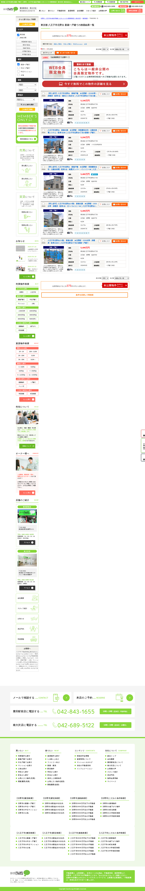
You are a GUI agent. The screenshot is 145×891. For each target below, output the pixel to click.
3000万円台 (33, 315)
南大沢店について (114, 765)
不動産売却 (61, 11)
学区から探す (23, 772)
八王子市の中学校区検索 (110, 851)
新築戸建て (21, 299)
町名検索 (21, 330)
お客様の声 (103, 11)
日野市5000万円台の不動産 (82, 816)
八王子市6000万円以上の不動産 (82, 854)
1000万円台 (33, 311)
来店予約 (110, 775)
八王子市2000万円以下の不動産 (82, 838)
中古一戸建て (67, 44)
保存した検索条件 (54, 778)
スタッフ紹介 (91, 11)
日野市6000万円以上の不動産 (83, 819)
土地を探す (22, 769)
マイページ (111, 781)
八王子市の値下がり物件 (110, 841)
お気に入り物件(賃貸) (56, 781)
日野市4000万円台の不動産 (82, 813)
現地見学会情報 (83, 756)
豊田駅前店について (115, 762)
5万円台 (33, 367)
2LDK (33, 355)
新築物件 (21, 382)
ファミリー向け (53, 762)
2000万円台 (21, 315)
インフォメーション (85, 769)
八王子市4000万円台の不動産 (82, 848)
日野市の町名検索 (110, 810)
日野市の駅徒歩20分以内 (54, 813)
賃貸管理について (84, 759)
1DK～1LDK (33, 351)
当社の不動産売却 (84, 765)
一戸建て (33, 382)
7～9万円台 (33, 371)
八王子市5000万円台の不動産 (82, 851)
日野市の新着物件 (110, 803)
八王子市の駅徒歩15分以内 (54, 844)
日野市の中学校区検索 (111, 816)
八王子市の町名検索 (108, 844)
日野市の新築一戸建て (27, 803)
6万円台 (21, 371)
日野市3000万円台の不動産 (82, 810)
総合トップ (111, 756)
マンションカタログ (85, 762)
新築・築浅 (51, 765)
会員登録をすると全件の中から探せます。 (69, 35)
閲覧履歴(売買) (24, 781)
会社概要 (80, 11)
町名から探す (23, 775)
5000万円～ (33, 319)
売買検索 (99, 2)
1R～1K (21, 351)
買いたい (42, 11)
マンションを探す (25, 765)
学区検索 (21, 394)
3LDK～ (33, 359)
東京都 (22, 34)
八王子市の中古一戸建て (27, 841)
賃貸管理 (71, 11)
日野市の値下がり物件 (111, 806)
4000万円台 (21, 319)
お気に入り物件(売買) (26, 778)
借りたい (51, 11)
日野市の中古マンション (27, 810)
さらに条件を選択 (28, 104)
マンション (21, 303)
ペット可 (21, 386)
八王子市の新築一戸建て (27, 838)
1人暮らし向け (53, 759)
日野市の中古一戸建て (27, 806)
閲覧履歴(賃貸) (53, 784)
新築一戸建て (58, 44)
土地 (85, 44)
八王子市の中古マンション (28, 844)
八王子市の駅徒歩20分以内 (54, 848)
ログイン (137, 2)
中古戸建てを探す (25, 762)
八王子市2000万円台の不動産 (82, 841)
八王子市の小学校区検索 (110, 848)
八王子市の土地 (24, 848)
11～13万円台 (33, 375)
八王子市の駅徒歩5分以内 (54, 838)
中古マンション (78, 44)
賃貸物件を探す (53, 756)
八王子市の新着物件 (108, 838)
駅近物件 (50, 769)
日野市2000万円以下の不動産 (83, 803)
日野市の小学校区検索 (111, 813)
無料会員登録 (112, 778)
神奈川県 (23, 38)
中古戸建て (33, 299)
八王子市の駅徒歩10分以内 (54, 841)
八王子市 (33, 292)
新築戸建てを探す (25, 759)
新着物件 (21, 326)
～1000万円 (21, 311)
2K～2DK (21, 355)
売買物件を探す (24, 756)
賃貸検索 (112, 2)
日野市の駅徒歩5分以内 (54, 803)
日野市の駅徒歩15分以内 (54, 810)
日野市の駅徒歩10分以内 (54, 806)
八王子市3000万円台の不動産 (82, 844)
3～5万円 (21, 367)
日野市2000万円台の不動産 (82, 806)
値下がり (33, 326)
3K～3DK (21, 359)
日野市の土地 (23, 813)
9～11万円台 (21, 375)
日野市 (21, 292)
